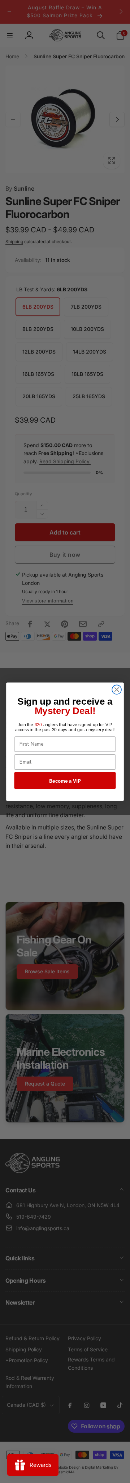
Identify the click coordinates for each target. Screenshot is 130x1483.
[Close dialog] (116, 689)
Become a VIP (65, 780)
